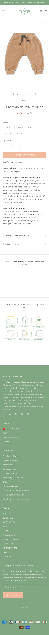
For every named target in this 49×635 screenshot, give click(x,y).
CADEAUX (8, 518)
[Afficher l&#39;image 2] (20, 94)
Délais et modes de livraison (16, 236)
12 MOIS (31, 127)
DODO (6, 531)
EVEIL (6, 526)
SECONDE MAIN (10, 548)
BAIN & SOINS (9, 535)
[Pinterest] (22, 414)
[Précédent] (13, 94)
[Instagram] (16, 414)
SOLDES (7, 513)
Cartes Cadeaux (10, 473)
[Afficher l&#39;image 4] (25, 94)
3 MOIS (7, 127)
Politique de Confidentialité (16, 490)
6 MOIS (19, 127)
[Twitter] (10, 414)
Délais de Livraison (11, 456)
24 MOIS (21, 133)
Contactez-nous (10, 437)
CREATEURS (9, 544)
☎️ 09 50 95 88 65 (11, 429)
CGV (5, 482)
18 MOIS (8, 133)
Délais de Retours (11, 460)
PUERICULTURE (10, 539)
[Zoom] (43, 23)
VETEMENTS (9, 522)
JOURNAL (8, 556)
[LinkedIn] (28, 414)
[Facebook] (4, 414)
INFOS (6, 552)
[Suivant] (35, 94)
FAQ (5, 433)
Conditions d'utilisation (13, 495)
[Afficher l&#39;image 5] (28, 94)
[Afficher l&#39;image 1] (17, 94)
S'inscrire (13, 595)
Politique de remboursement (16, 499)
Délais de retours (11, 244)
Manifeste (7, 465)
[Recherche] (41, 11)
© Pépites (25, 608)
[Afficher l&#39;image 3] (23, 94)
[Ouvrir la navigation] (3, 11)
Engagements (9, 469)
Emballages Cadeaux (13, 477)
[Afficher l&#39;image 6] (31, 94)
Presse (6, 442)
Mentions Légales (11, 486)
